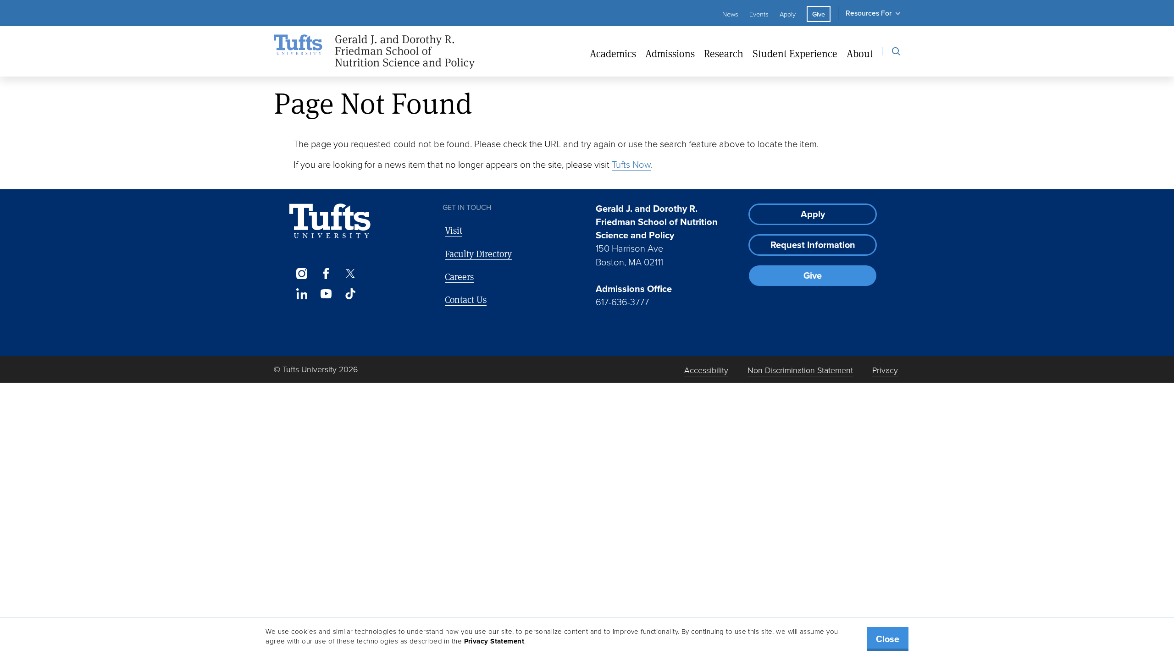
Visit (453, 230)
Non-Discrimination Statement (800, 369)
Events (759, 13)
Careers (459, 276)
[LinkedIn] (301, 293)
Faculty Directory (478, 254)
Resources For (869, 13)
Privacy (885, 369)
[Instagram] (301, 273)
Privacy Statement (494, 641)
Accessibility (706, 369)
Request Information (812, 244)
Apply (788, 13)
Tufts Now (631, 164)
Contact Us (466, 299)
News (730, 13)
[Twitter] (350, 273)
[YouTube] (326, 293)
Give (818, 14)
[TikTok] (350, 293)
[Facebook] (326, 273)
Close (887, 638)
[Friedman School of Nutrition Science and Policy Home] (374, 51)
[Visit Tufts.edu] (330, 221)
